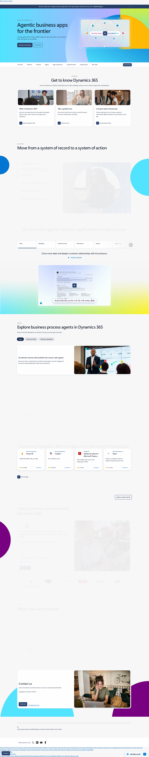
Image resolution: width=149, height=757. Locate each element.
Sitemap (16, 756)
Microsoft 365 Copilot (29, 554)
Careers (28, 750)
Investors (63, 750)
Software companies (13, 750)
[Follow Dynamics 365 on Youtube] (41, 742)
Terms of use (46, 756)
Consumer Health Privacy (7, 756)
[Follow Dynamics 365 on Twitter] (33, 742)
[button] (105, 33)
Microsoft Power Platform (41, 748)
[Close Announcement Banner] (129, 6)
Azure (80, 748)
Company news (44, 750)
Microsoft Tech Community (129, 748)
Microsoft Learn (98, 748)
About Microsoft (35, 750)
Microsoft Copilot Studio (45, 549)
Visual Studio (22, 750)
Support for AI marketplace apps (112, 748)
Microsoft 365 (30, 748)
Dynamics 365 (22, 748)
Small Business (74, 748)
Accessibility (82, 750)
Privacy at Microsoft (54, 750)
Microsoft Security (12, 748)
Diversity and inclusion (72, 750)
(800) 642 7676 (35, 705)
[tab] (26, 244)
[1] (18, 727)
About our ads (74, 756)
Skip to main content (6, 1)
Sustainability (89, 750)
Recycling (67, 756)
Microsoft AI (3, 748)
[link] (20, 65)
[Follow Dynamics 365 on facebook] (45, 742)
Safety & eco (61, 756)
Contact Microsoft (24, 756)
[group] (35, 393)
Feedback (6, 753)
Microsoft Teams (53, 748)
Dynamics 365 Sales (76, 257)
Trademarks (54, 756)
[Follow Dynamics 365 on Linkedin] (37, 742)
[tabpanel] (74, 280)
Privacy (32, 756)
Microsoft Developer (88, 748)
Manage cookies (38, 756)
